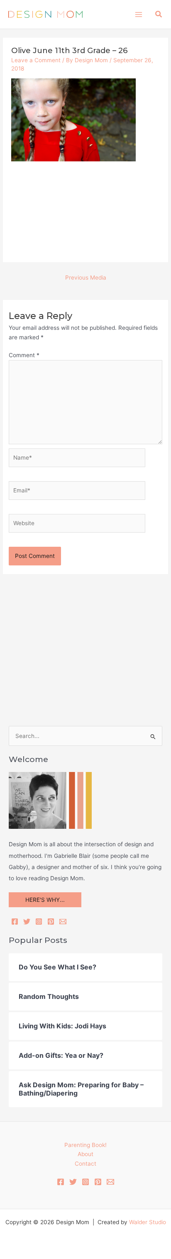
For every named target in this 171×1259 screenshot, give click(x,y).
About (85, 1154)
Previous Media (85, 277)
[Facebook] (14, 921)
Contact (85, 1163)
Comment (24, 355)
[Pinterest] (50, 921)
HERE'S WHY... (45, 899)
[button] (159, 14)
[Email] (62, 921)
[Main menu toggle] (138, 14)
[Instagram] (38, 921)
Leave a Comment (36, 60)
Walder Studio (147, 1222)
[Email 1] (110, 1182)
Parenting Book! (85, 1145)
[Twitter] (26, 921)
